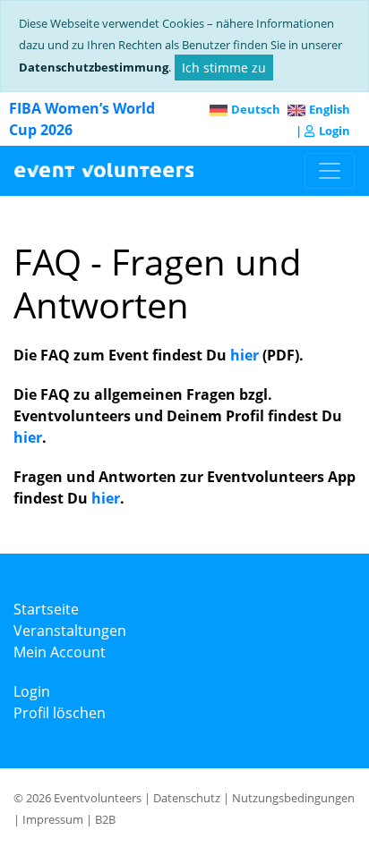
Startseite (46, 609)
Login (334, 131)
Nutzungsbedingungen (293, 798)
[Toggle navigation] (330, 171)
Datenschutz (186, 798)
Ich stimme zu (224, 67)
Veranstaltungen (69, 630)
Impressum (52, 819)
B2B (105, 819)
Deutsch (255, 109)
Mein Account (59, 652)
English (329, 109)
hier (244, 355)
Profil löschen (59, 713)
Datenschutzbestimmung (93, 67)
